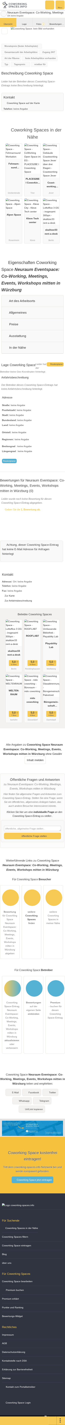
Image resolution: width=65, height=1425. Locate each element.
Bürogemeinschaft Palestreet (51, 704)
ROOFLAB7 (32, 636)
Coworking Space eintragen (16, 1245)
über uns (6, 1263)
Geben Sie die (22, 509)
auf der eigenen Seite (33, 1008)
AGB (4, 1343)
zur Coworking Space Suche (4, 14)
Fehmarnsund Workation (14, 166)
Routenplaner (56, 364)
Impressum (8, 1334)
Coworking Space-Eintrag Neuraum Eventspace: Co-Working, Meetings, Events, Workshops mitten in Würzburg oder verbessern (11, 1025)
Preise (13, 324)
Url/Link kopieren (34, 1109)
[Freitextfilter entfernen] (49, 4)
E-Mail (15, 1092)
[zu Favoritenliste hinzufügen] (4, 31)
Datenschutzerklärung (13, 1352)
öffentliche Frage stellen (34, 836)
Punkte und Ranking (12, 1307)
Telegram (44, 1101)
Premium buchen (14, 1290)
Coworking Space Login (18, 1402)
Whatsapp (24, 1101)
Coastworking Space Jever (51, 185)
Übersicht (8, 24)
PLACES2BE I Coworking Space (33, 181)
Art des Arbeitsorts (21, 301)
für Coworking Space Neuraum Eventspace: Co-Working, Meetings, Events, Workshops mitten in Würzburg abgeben (9, 932)
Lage (24, 24)
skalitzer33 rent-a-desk (51, 231)
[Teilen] (52, 1420)
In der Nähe (17, 347)
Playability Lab (51, 645)
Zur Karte (10, 595)
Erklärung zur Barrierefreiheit (17, 1369)
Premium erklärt (10, 1298)
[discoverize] (32, 1133)
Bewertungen (57, 24)
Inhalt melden (35, 760)
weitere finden (31, 917)
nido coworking (32, 700)
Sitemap (6, 1378)
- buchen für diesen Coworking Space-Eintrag (55, 1010)
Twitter (52, 1092)
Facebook (33, 1092)
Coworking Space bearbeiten (17, 1281)
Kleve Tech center (32, 220)
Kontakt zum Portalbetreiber (20, 1387)
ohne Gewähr (54, 753)
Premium (58, 132)
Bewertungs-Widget (12, 1316)
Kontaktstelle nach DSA (14, 1360)
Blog (4, 1254)
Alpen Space (14, 214)
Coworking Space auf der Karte (23, 103)
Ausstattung (17, 336)
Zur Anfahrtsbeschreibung (18, 600)
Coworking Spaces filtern (15, 1236)
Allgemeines (17, 312)
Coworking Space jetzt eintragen (34, 1179)
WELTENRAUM (14, 692)
